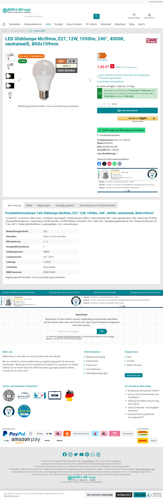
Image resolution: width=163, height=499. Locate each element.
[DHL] (142, 440)
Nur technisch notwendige (100, 494)
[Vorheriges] (19, 80)
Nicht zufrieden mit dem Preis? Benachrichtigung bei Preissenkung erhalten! (124, 76)
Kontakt (130, 361)
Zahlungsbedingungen (97, 373)
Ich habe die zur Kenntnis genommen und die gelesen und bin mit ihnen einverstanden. (80, 337)
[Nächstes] (90, 80)
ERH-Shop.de (75, 482)
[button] (138, 119)
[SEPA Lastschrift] (49, 433)
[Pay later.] (104, 433)
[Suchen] (96, 16)
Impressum (91, 365)
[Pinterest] (87, 454)
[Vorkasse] (47, 440)
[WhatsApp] (92, 454)
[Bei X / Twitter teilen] (104, 163)
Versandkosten (93, 369)
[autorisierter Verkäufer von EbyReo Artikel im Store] (9, 411)
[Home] (6, 24)
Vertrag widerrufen (156, 2)
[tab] (14, 205)
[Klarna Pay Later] (114, 433)
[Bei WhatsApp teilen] (114, 163)
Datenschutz (92, 361)
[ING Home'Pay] (67, 433)
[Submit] (102, 331)
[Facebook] (64, 454)
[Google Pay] (40, 433)
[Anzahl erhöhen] (108, 104)
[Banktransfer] (6, 440)
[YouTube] (81, 454)
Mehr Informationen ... (12, 496)
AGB (112, 336)
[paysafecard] (95, 433)
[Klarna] (58, 433)
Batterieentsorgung (95, 356)
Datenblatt (102, 60)
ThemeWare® (96, 482)
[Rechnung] (59, 440)
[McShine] (152, 42)
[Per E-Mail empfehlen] (119, 163)
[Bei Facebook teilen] (99, 163)
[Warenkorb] (158, 14)
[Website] (98, 454)
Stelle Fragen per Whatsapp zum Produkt (123, 130)
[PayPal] (14, 433)
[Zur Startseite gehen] (17, 10)
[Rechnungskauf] (31, 433)
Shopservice (131, 351)
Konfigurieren (124, 494)
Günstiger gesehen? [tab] (65, 205)
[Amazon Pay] (25, 440)
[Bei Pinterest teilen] (109, 163)
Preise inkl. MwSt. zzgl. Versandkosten (110, 81)
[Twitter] (75, 454)
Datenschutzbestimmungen (69, 336)
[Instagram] (70, 454)
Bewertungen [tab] (43, 205)
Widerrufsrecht (134, 365)
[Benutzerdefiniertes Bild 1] (142, 433)
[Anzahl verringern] (99, 104)
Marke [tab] (29, 205)
